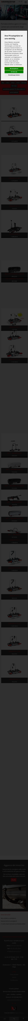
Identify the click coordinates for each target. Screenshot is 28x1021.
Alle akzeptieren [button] (14, 68)
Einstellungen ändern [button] (14, 75)
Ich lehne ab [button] (14, 71)
